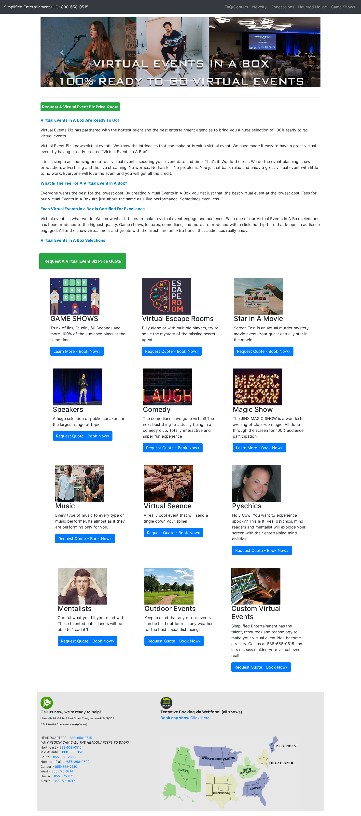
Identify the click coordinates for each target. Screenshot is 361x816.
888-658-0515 (81, 738)
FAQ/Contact (236, 6)
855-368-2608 (64, 757)
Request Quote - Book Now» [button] (171, 351)
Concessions (282, 6)
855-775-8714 (62, 771)
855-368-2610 (66, 766)
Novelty (259, 6)
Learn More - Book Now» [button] (77, 351)
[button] (62, 52)
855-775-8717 (64, 781)
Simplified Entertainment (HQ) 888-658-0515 (46, 6)
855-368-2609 (78, 762)
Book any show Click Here (184, 717)
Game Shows (343, 6)
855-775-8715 (64, 776)
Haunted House (312, 6)
